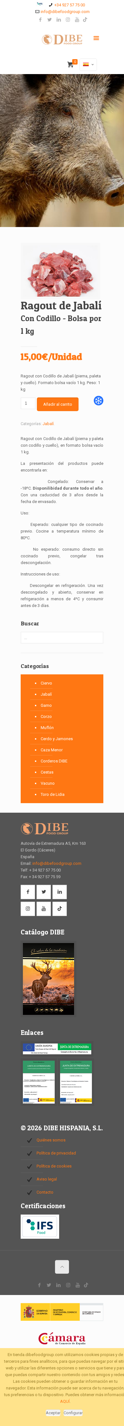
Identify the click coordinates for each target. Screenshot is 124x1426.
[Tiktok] (85, 20)
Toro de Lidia (53, 794)
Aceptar (53, 1412)
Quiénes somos (51, 1140)
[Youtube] (77, 20)
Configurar (73, 1412)
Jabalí (48, 423)
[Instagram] (68, 20)
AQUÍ (65, 1401)
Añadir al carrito (57, 404)
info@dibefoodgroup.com (65, 11)
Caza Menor (52, 749)
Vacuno (48, 783)
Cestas (47, 772)
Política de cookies (54, 1166)
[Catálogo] (48, 1015)
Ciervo (46, 683)
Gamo (46, 705)
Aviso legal (47, 1179)
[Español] (88, 65)
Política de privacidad (56, 1153)
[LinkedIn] (58, 20)
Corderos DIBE (54, 761)
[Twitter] (49, 20)
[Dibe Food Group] (62, 40)
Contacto (45, 1192)
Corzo (46, 716)
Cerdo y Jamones (57, 738)
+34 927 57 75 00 (69, 5)
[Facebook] (40, 20)
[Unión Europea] (57, 1055)
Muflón (47, 727)
